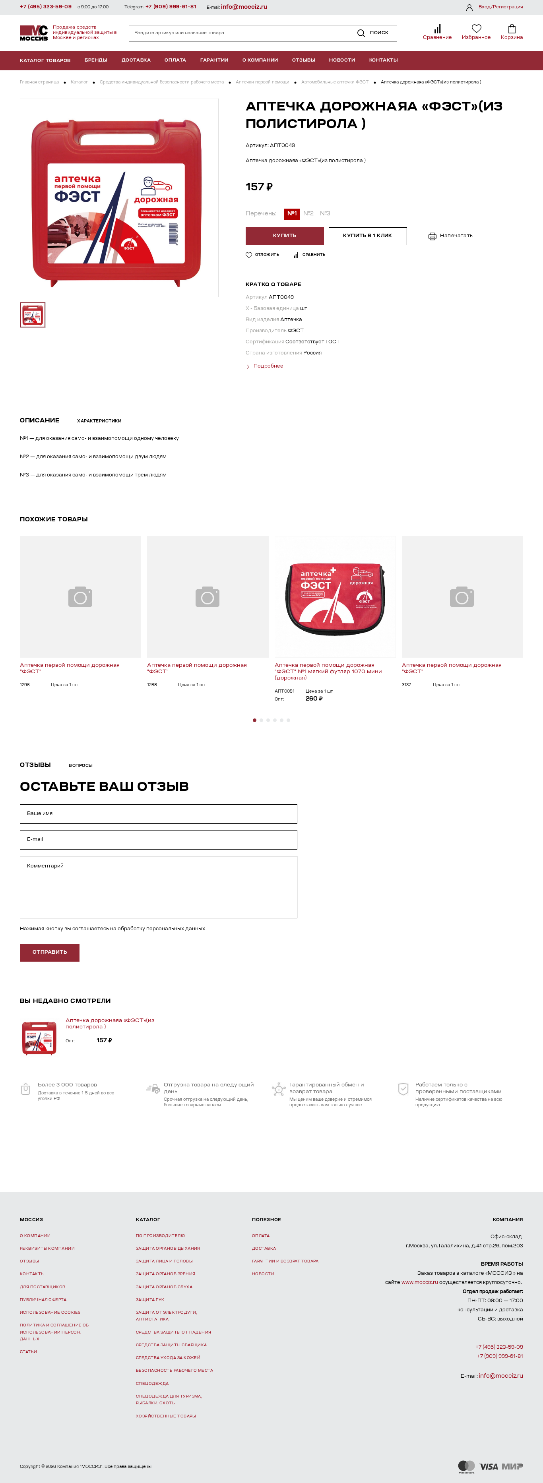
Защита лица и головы (164, 1261)
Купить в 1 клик (367, 236)
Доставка (136, 60)
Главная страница (39, 83)
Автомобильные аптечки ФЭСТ (335, 83)
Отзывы (304, 60)
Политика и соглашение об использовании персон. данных (54, 1332)
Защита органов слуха (164, 1287)
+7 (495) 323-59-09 (46, 7)
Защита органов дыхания (168, 1249)
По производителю (160, 1236)
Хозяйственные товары (166, 1416)
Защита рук (150, 1300)
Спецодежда (152, 1384)
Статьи (28, 1352)
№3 (325, 214)
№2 (308, 214)
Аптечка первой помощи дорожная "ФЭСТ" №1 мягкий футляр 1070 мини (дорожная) (328, 672)
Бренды (96, 60)
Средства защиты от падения (173, 1332)
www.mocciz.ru (419, 1282)
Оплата (175, 60)
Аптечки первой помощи (262, 83)
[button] (254, 720)
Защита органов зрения (165, 1274)
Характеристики (99, 422)
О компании (260, 60)
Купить (285, 236)
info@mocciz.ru (244, 7)
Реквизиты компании (47, 1249)
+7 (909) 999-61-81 (171, 7)
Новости (342, 60)
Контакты (383, 60)
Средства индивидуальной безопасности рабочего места (162, 83)
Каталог (79, 83)
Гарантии (214, 60)
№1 (292, 214)
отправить (50, 952)
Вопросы (81, 766)
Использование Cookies (50, 1313)
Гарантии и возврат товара (285, 1261)
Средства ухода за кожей (168, 1358)
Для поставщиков (43, 1287)
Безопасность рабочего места (174, 1371)
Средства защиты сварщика (171, 1345)
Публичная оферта (43, 1300)
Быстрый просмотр (80, 596)
